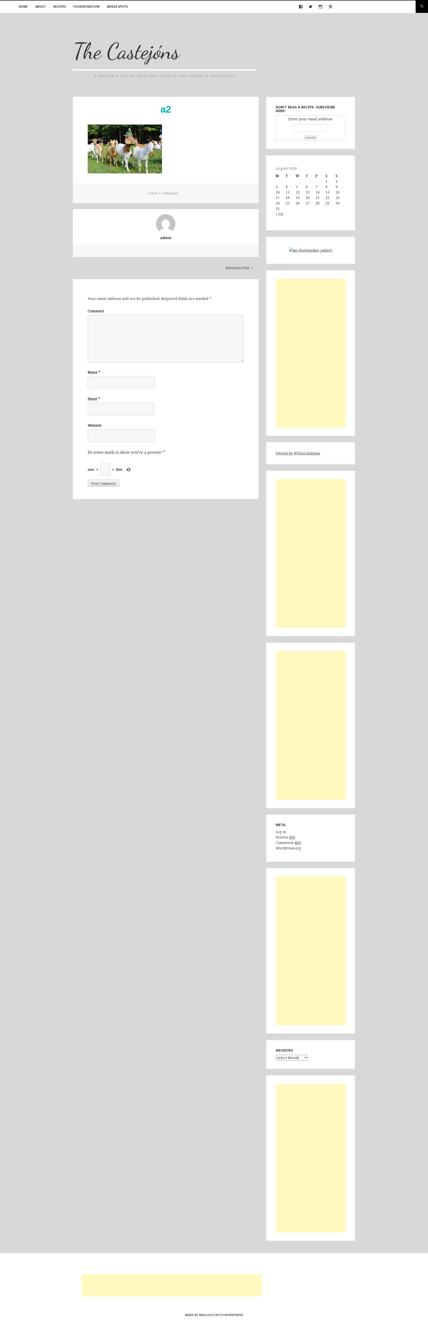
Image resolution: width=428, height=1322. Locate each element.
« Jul (279, 214)
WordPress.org (288, 848)
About (40, 6)
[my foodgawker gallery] (310, 251)
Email (94, 398)
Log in (281, 831)
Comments (288, 842)
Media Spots (117, 6)
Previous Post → (240, 267)
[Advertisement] (311, 353)
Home (23, 6)
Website (95, 425)
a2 (165, 109)
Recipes (59, 6)
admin (165, 237)
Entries (285, 837)
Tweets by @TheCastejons (298, 453)
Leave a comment (163, 193)
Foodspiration (86, 6)
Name (94, 372)
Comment (96, 311)
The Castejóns (126, 50)
